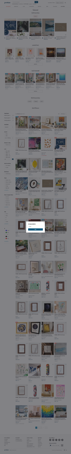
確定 (35, 229)
